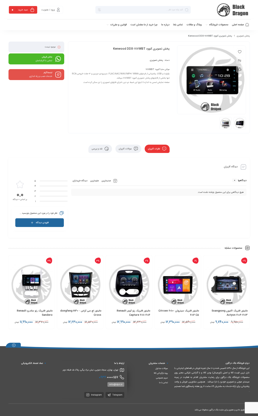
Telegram (117, 395)
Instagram (96, 395)
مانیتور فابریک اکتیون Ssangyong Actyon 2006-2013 (230, 313)
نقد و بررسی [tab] (97, 149)
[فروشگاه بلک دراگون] (233, 9)
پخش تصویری (243, 36)
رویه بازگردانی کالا (161, 373)
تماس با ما (163, 382)
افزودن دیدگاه (42, 223)
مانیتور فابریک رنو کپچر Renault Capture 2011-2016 (133, 313)
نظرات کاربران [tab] (154, 149)
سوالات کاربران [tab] (125, 149)
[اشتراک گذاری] (239, 69)
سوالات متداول (161, 368)
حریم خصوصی (162, 378)
